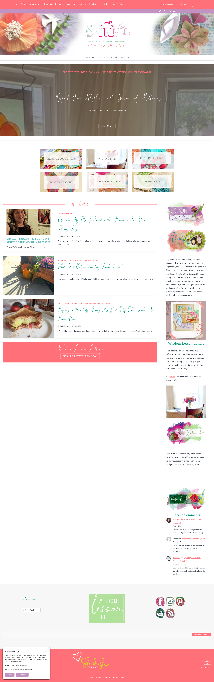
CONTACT (124, 58)
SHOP (102, 58)
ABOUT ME (112, 58)
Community (78, 260)
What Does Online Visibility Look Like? (90, 266)
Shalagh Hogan (119, 110)
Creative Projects (66, 213)
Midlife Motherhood (119, 72)
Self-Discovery (142, 72)
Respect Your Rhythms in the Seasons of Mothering (107, 98)
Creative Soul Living (75, 72)
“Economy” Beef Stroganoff (193, 539)
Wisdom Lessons (92, 260)
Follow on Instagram (201, 634)
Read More (108, 126)
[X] (165, 11)
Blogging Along (65, 260)
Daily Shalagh (97, 72)
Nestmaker (107, 303)
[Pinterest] (174, 11)
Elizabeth (176, 557)
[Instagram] (170, 11)
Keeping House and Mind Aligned (86, 303)
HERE (172, 376)
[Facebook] (160, 11)
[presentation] (28, 228)
